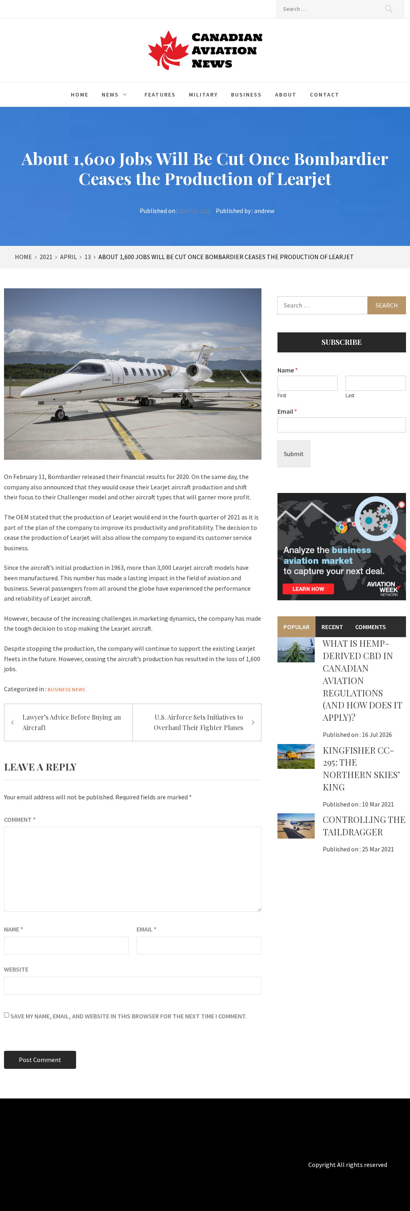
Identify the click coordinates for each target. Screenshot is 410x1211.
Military (203, 94)
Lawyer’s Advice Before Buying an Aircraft (71, 722)
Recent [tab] (332, 627)
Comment (20, 819)
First (281, 395)
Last (350, 395)
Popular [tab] (296, 627)
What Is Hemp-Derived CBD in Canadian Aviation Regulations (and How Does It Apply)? (362, 680)
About (286, 94)
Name (13, 929)
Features (160, 94)
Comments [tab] (370, 627)
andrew (264, 211)
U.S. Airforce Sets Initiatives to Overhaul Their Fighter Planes (198, 722)
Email (147, 929)
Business (246, 94)
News (110, 94)
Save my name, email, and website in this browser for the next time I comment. (128, 1016)
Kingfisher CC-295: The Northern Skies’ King (361, 768)
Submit (294, 454)
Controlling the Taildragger (364, 825)
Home (79, 94)
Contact (325, 94)
